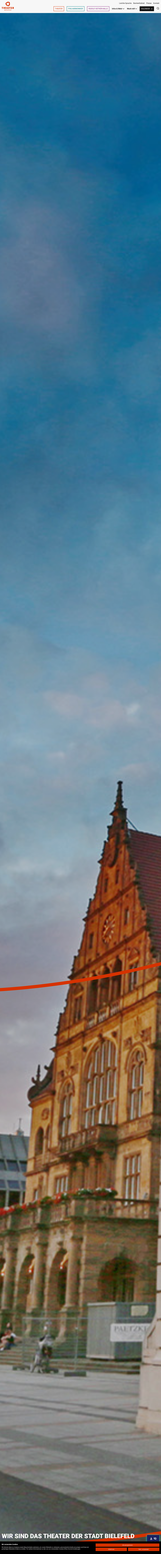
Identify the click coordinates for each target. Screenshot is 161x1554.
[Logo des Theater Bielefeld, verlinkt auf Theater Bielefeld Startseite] (8, 6)
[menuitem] (59, 8)
